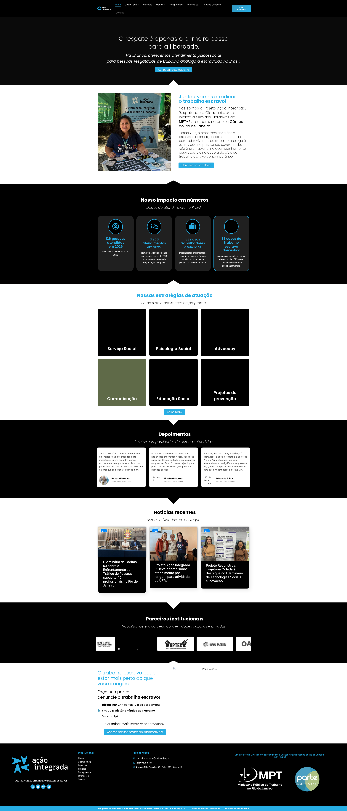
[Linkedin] (48, 786)
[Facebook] (38, 786)
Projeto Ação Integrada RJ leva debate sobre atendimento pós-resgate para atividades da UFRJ (172, 573)
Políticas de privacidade (237, 808)
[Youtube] (43, 786)
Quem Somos (132, 4)
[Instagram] (32, 786)
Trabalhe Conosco (211, 4)
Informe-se (192, 4)
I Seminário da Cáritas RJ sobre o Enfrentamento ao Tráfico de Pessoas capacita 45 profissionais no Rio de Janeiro (120, 573)
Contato (120, 12)
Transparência (176, 4)
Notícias (160, 4)
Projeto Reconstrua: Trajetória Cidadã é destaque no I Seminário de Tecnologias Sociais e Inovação (224, 573)
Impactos (147, 4)
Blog (104, 531)
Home (118, 4)
